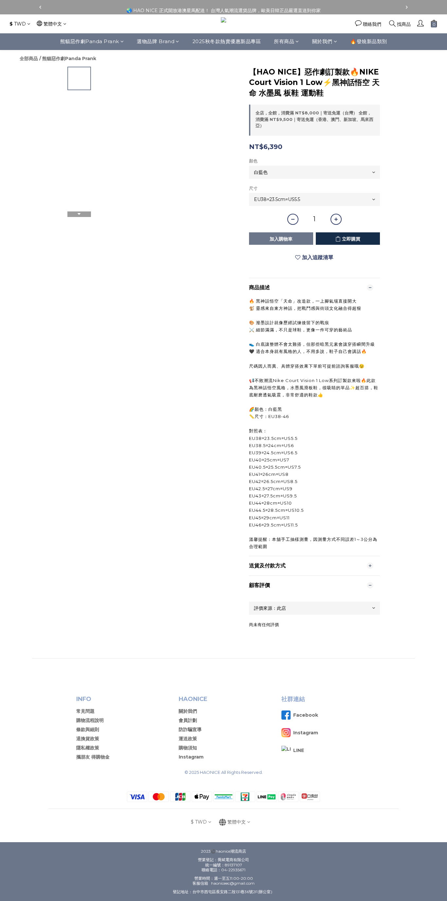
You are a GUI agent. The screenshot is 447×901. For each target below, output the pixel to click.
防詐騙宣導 (190, 729)
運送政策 (188, 739)
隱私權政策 (87, 748)
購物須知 (188, 748)
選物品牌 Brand (155, 41)
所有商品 (284, 41)
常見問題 (85, 711)
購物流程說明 (90, 720)
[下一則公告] (407, 7)
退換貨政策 (87, 739)
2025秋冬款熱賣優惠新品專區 (226, 41)
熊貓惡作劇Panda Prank (89, 41)
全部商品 (29, 58)
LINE (298, 750)
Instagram (191, 757)
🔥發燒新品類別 (368, 41)
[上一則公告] (40, 7)
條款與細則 (87, 729)
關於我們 (322, 41)
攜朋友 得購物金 (93, 757)
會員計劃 (188, 720)
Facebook (305, 715)
